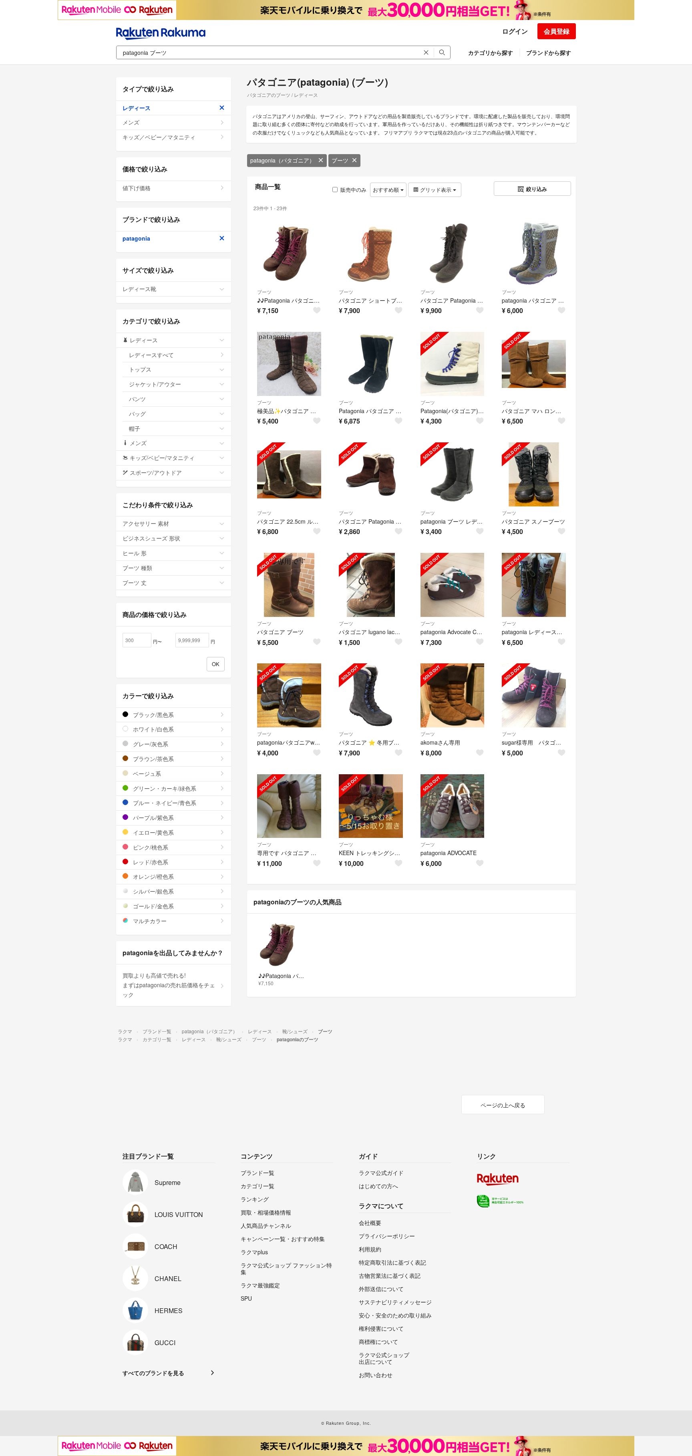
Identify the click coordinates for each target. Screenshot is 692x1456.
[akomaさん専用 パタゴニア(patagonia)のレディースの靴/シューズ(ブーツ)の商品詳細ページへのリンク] (452, 695)
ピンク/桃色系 (149, 847)
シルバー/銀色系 (152, 891)
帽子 (134, 428)
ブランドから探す (548, 52)
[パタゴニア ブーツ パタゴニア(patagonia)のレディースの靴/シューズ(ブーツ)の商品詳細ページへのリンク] (289, 585)
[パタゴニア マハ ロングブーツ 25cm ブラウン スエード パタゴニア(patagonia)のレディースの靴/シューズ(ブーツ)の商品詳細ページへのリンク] (534, 364)
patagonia (136, 238)
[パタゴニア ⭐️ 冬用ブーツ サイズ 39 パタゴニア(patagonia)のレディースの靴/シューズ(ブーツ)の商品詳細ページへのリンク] (371, 695)
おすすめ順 (386, 189)
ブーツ (340, 160)
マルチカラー (149, 921)
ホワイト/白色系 (152, 729)
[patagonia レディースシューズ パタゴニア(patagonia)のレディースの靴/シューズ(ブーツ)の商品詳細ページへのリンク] (534, 585)
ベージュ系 (146, 773)
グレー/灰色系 (149, 744)
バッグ (137, 414)
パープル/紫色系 (152, 817)
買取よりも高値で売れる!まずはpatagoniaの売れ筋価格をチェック (169, 984)
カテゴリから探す (490, 52)
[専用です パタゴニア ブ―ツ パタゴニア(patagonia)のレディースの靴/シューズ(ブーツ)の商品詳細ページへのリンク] (289, 806)
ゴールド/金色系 (152, 906)
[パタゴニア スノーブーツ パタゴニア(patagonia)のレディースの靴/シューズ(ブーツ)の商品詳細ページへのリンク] (534, 474)
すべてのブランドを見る (153, 1373)
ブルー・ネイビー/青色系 (163, 803)
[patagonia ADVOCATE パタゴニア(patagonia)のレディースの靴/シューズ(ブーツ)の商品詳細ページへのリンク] (452, 806)
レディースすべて (151, 355)
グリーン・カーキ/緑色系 (163, 788)
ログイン (515, 31)
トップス (140, 369)
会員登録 (556, 31)
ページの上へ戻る (503, 1105)
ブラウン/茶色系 (152, 759)
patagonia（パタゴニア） (282, 160)
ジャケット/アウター (155, 384)
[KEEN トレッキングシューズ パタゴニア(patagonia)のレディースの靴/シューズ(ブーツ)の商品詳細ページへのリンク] (371, 806)
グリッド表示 (435, 189)
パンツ (137, 399)
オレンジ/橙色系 (152, 876)
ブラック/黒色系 (152, 715)
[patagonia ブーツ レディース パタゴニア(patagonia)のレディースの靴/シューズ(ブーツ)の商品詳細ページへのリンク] (452, 474)
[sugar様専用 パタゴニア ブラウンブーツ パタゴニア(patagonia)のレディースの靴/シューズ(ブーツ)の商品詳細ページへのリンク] (534, 695)
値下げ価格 (137, 188)
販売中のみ (353, 189)
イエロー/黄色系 (152, 832)
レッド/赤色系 (149, 862)
